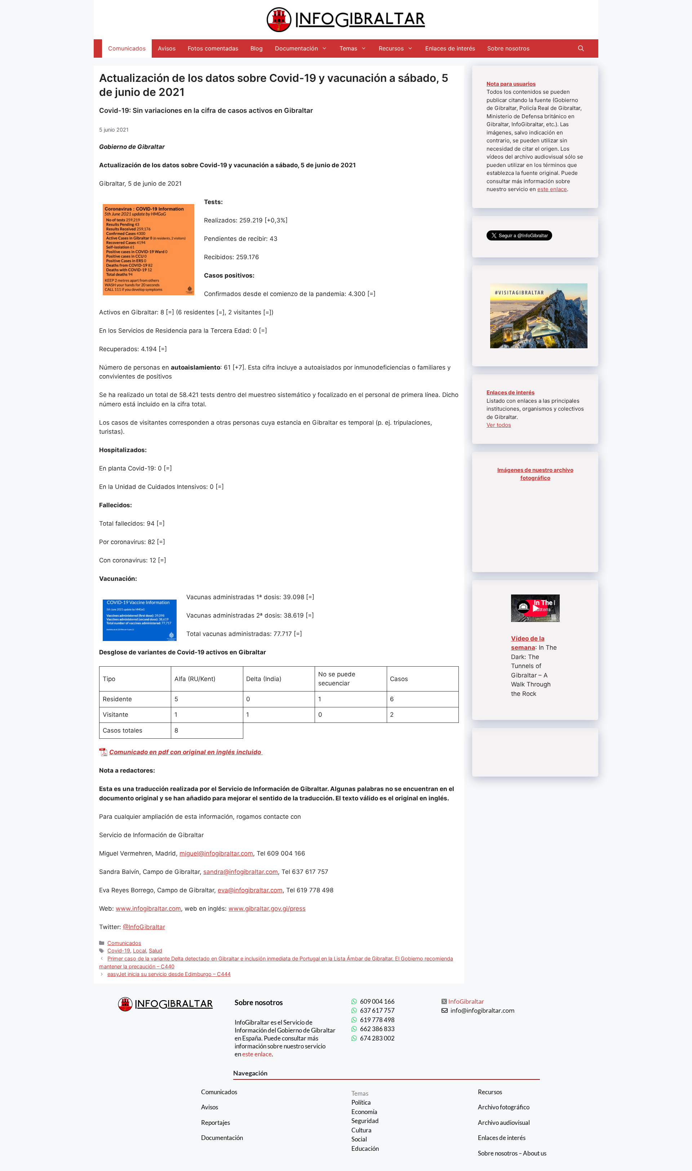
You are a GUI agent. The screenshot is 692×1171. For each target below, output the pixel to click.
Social (359, 1139)
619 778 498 (377, 1020)
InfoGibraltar (466, 1001)
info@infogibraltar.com (483, 1010)
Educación (365, 1148)
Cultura (361, 1130)
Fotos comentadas (213, 48)
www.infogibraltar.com (148, 908)
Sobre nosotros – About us (512, 1153)
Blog (256, 48)
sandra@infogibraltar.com (240, 871)
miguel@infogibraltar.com (216, 853)
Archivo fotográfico (503, 1107)
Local (139, 950)
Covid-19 (118, 950)
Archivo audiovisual (504, 1122)
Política (361, 1102)
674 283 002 (377, 1038)
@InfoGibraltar (144, 927)
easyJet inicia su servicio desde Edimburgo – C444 (169, 974)
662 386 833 (377, 1029)
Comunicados (127, 48)
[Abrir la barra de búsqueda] (581, 48)
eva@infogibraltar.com (250, 890)
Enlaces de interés (450, 48)
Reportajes (215, 1122)
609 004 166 (377, 1001)
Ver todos (499, 424)
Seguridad (365, 1120)
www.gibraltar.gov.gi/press (267, 908)
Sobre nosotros (508, 48)
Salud (155, 950)
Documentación (296, 48)
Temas (348, 48)
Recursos (391, 48)
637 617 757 (377, 1010)
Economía (364, 1111)
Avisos (167, 48)
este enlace (552, 189)
